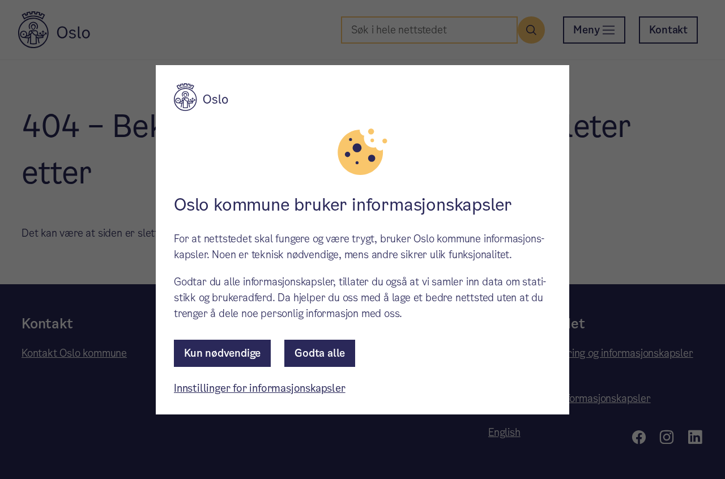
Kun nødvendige (222, 353)
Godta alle (320, 353)
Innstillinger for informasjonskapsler (260, 388)
